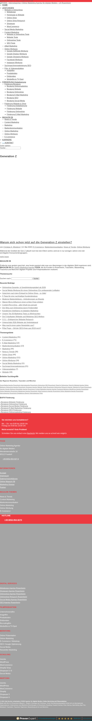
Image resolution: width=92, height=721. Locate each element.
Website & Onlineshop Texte (18, 34)
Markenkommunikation (13, 128)
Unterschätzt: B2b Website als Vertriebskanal (20, 322)
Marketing (8, 125)
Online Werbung (11, 49)
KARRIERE (7, 140)
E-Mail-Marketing (9, 343)
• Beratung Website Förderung (12, 402)
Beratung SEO (12, 98)
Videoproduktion (8, 369)
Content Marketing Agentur (43, 389)
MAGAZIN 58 (7, 117)
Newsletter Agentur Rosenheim (25, 389)
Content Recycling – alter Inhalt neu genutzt (19, 305)
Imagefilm (10, 70)
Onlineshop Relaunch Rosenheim (13, 597)
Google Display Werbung (17, 54)
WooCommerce (13, 26)
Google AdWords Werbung (17, 51)
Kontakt (3, 473)
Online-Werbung (11, 134)
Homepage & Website (15, 15)
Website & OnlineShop (13, 10)
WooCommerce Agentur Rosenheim (49, 391)
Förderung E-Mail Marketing (18, 114)
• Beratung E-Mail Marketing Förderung (15, 408)
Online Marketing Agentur (24, 267)
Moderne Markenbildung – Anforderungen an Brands (23, 299)
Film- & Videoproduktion (14, 68)
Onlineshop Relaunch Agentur (63, 387)
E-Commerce (9, 137)
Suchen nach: (5, 278)
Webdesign (11, 12)
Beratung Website (14, 89)
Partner (3, 487)
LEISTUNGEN (8, 8)
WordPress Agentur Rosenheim (78, 389)
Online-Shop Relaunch (16, 21)
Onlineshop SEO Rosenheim (47, 385)
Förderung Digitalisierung (17, 106)
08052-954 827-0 (7, 1)
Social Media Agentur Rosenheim (10, 385)
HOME (5, 5)
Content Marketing (11, 32)
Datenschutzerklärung (9, 479)
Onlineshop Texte (14, 40)
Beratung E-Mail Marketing (17, 95)
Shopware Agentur (31, 387)
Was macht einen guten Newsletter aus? (18, 325)
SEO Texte (11, 43)
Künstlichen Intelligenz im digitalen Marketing (20, 311)
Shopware (11, 24)
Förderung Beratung (12, 84)
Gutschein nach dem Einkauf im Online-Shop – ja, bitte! (24, 293)
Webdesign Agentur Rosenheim (28, 391)
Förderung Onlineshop (16, 111)
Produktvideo (12, 73)
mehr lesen (4, 257)
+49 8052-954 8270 (13, 520)
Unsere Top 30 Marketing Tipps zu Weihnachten (21, 314)
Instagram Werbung (14, 63)
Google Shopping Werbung (17, 57)
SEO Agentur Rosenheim (10, 602)
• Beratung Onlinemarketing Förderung (15, 412)
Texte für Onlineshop (62, 385)
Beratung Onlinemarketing (17, 86)
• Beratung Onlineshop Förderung (13, 404)
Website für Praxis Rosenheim (82, 387)
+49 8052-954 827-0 (11, 459)
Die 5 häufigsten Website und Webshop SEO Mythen (23, 317)
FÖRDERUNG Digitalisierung (14, 82)
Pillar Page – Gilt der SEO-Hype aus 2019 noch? (21, 328)
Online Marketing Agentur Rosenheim (71, 391)
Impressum (4, 476)
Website (5, 372)
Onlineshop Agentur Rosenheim (16, 387)
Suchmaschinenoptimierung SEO (17, 65)
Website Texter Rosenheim (45, 387)
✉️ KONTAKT (7, 143)
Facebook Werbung (14, 60)
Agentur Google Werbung (8, 389)
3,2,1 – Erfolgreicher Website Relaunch (17, 319)
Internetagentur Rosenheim (29, 385)
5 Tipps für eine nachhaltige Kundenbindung (19, 296)
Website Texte (12, 37)
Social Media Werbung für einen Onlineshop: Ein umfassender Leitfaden (31, 290)
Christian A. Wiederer (11, 247)
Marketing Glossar (7, 484)
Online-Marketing (11, 131)
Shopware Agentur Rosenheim (12, 591)
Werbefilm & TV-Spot (15, 79)
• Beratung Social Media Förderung (14, 406)
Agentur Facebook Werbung (60, 389)
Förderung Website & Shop (15, 104)
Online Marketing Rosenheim (9, 391)
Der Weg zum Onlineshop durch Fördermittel (20, 308)
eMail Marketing (10, 46)
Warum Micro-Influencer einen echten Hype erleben (22, 302)
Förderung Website (14, 109)
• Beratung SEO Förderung (10, 410)
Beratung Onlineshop (15, 92)
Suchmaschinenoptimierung (13, 366)
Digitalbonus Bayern (23, 393)
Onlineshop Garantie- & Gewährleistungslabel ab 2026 (24, 287)
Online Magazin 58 (7, 481)
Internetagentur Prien (36, 393)
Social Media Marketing (13, 29)
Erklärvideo (11, 76)
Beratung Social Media (16, 101)
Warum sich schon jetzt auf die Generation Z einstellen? (36, 242)
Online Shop (12, 18)
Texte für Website (74, 385)
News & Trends (10, 119)
